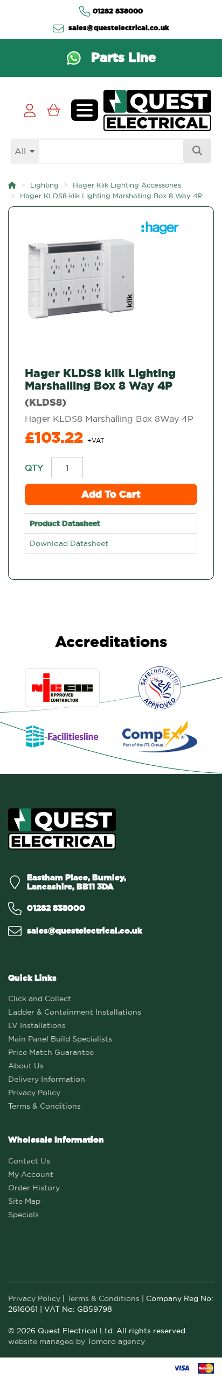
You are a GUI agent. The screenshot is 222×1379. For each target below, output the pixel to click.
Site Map (24, 1201)
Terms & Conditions (44, 1106)
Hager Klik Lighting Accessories (127, 185)
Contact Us (29, 1161)
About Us (26, 1066)
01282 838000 (118, 11)
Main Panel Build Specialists (60, 1039)
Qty (34, 467)
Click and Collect (39, 998)
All (20, 151)
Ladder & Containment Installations (74, 1012)
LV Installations (37, 1025)
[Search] (197, 151)
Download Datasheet (69, 543)
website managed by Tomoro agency (76, 1341)
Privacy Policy (34, 1092)
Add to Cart (111, 494)
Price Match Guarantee (51, 1052)
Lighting (44, 185)
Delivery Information (46, 1079)
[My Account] (29, 110)
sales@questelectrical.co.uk (117, 27)
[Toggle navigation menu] (84, 110)
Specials (23, 1214)
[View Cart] (53, 110)
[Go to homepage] (157, 110)
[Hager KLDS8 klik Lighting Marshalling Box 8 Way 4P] (111, 279)
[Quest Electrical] (62, 829)
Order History (34, 1188)
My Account (30, 1174)
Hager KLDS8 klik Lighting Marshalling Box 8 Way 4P (111, 195)
